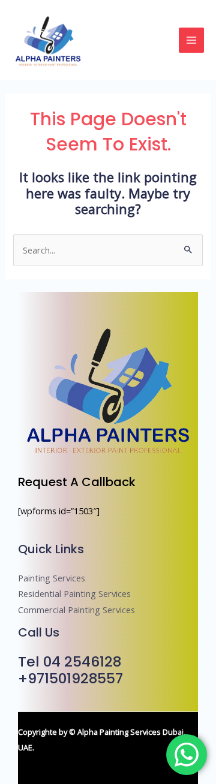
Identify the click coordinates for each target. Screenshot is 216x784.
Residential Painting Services (74, 593)
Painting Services (51, 578)
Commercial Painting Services (76, 610)
